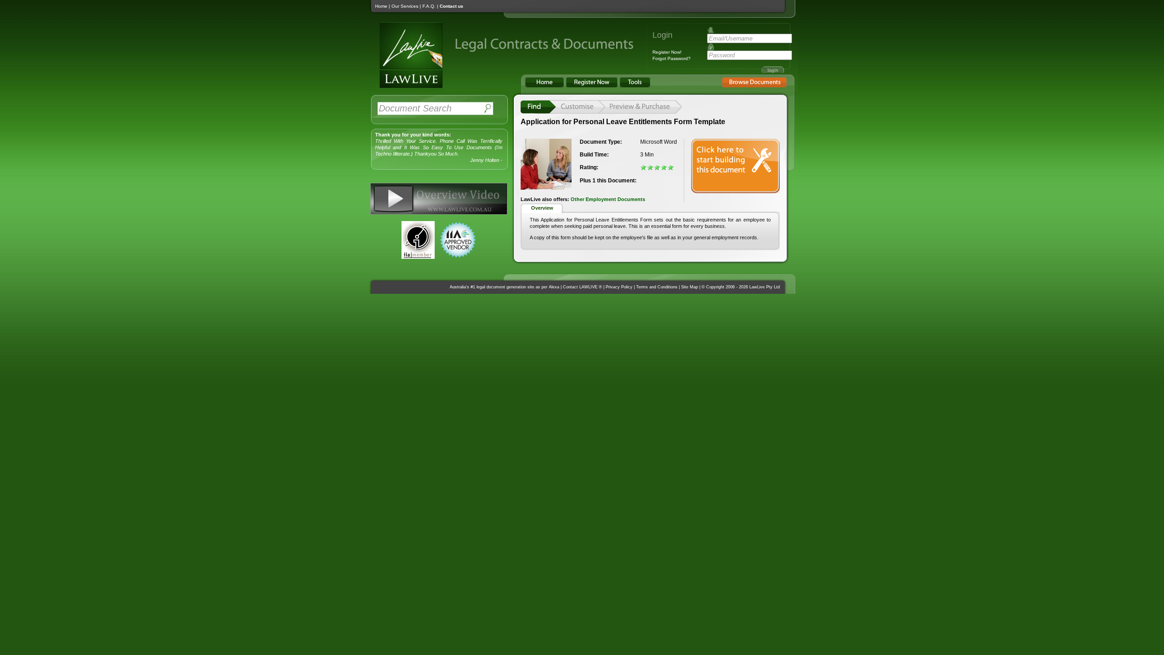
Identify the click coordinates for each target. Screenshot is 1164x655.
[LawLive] (404, 88)
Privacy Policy (619, 287)
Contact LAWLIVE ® (582, 287)
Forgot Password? (671, 58)
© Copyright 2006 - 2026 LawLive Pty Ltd (741, 287)
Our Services (404, 6)
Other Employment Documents (608, 199)
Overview (542, 208)
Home (381, 6)
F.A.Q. (429, 6)
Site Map (689, 287)
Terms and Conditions (656, 287)
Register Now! (667, 52)
